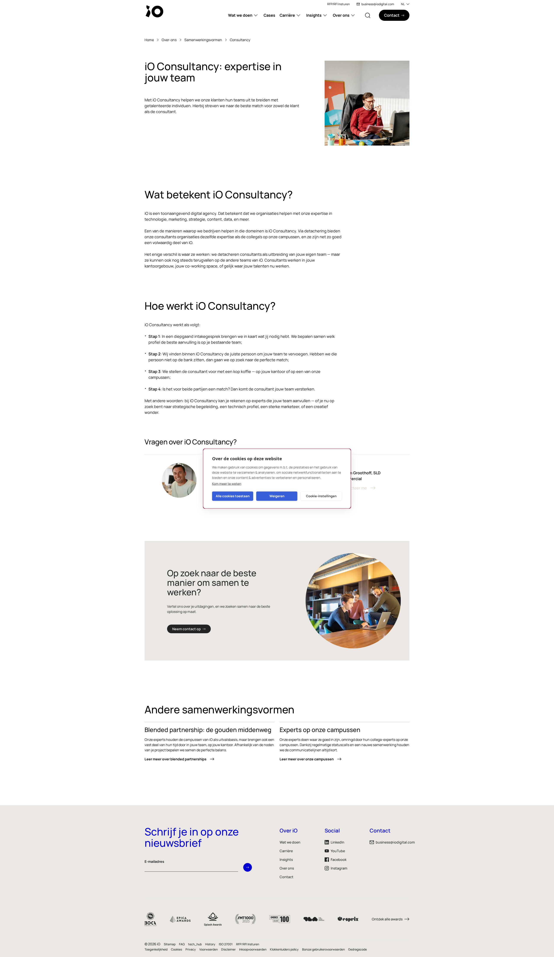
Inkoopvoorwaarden (252, 949)
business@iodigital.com (377, 4)
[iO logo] (155, 11)
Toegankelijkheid (156, 949)
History (210, 944)
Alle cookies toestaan (233, 496)
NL (403, 4)
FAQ (182, 944)
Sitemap (170, 944)
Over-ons (169, 39)
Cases (269, 15)
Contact (286, 876)
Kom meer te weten (226, 483)
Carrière (287, 15)
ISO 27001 (226, 944)
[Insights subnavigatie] (325, 15)
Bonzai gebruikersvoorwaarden (323, 949)
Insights (314, 15)
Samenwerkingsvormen (203, 39)
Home (149, 39)
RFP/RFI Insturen (338, 4)
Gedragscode (357, 949)
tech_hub (195, 944)
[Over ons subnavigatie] (352, 15)
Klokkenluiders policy (284, 949)
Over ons (341, 15)
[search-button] (367, 15)
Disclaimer (228, 949)
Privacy (190, 949)
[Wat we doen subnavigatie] (255, 15)
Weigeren (276, 496)
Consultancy (240, 39)
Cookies (176, 949)
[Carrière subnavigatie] (298, 15)
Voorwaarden (208, 949)
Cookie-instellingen (321, 496)
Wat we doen (240, 15)
